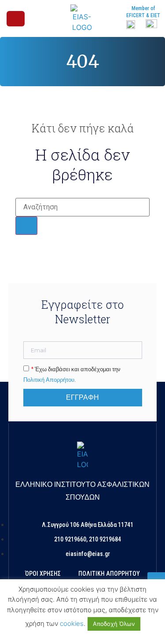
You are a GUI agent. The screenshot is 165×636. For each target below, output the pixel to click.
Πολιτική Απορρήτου (48, 379)
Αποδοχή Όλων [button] (114, 623)
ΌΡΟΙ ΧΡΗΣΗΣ (43, 573)
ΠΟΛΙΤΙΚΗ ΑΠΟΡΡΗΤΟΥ (109, 573)
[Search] (26, 225)
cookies (72, 623)
